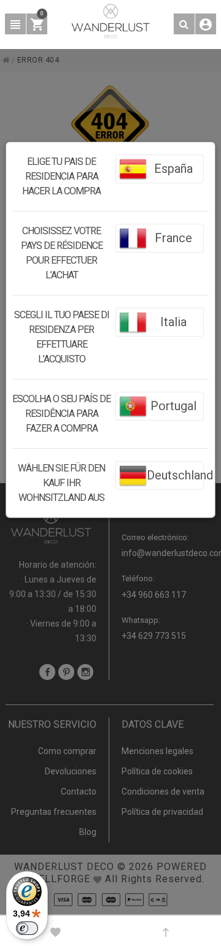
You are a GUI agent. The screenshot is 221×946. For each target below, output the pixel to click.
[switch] (27, 928)
